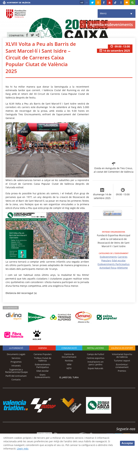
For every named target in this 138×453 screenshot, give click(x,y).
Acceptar (127, 443)
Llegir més (22, 448)
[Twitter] (92, 2)
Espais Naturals (95, 368)
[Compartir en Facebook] (27, 35)
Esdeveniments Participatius (114, 264)
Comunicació (69, 347)
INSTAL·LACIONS (95, 347)
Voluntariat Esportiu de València (122, 355)
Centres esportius (95, 358)
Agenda (42, 347)
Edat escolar (119, 260)
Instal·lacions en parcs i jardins (96, 363)
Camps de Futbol (95, 354)
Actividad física (107, 267)
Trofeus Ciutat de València (42, 359)
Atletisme (122, 267)
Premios (122, 370)
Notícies (69, 360)
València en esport (122, 347)
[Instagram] (98, 2)
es (87, 2)
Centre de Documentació (69, 355)
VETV (69, 368)
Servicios (16, 358)
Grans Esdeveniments (42, 376)
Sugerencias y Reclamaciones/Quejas (16, 371)
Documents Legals (16, 354)
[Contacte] (127, 2)
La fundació (16, 347)
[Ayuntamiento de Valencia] (16, 3)
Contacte (16, 379)
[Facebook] (104, 2)
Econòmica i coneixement (122, 366)
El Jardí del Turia (69, 377)
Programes (16, 361)
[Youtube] (109, 2)
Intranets (16, 365)
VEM (69, 364)
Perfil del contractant (16, 375)
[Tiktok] (115, 2)
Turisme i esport (122, 360)
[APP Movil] (121, 2)
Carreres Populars (42, 354)
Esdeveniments (108, 256)
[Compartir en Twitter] (32, 35)
